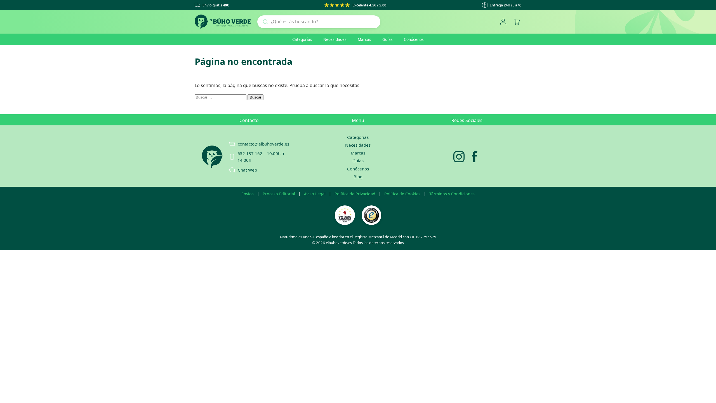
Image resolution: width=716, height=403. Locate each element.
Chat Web (247, 170)
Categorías (302, 39)
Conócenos (414, 39)
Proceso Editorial (279, 193)
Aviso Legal (315, 193)
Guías (387, 39)
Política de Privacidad (355, 193)
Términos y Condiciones (452, 193)
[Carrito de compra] (516, 22)
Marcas (364, 39)
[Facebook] (474, 156)
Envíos (247, 193)
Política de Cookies (402, 193)
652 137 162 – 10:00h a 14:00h (260, 157)
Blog (358, 176)
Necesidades (335, 39)
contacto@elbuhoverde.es (263, 144)
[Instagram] (459, 156)
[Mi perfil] (503, 22)
